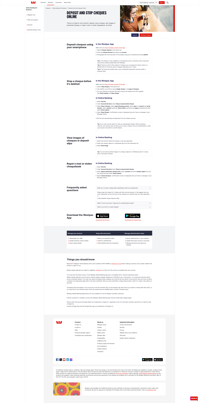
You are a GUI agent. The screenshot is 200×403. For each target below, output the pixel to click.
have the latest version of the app (115, 47)
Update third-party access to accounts (137, 240)
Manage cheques (146, 35)
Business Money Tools (34, 30)
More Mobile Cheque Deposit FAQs (109, 198)
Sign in (162, 2)
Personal (43, 2)
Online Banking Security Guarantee (108, 243)
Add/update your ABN (75, 238)
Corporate (58, 2)
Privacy (122, 330)
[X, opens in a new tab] (60, 359)
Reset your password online (106, 238)
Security (30, 25)
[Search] (167, 2)
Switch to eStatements (104, 240)
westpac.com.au (116, 263)
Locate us (77, 327)
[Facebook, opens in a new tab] (57, 359)
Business (50, 2)
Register (135, 35)
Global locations (102, 349)
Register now (31, 15)
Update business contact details (78, 240)
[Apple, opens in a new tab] (158, 359)
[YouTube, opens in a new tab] (64, 359)
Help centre (67, 2)
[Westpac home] (33, 3)
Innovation (100, 351)
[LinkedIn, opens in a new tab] (67, 359)
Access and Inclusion (126, 324)
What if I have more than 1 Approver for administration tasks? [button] (115, 203)
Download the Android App (133, 220)
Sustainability (101, 338)
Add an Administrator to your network (137, 238)
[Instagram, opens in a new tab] (71, 359)
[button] (194, 398)
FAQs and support (33, 20)
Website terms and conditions (128, 333)
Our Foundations (102, 346)
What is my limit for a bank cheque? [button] (108, 207)
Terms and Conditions (122, 373)
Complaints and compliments (83, 335)
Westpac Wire (101, 335)
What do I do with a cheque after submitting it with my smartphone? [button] (117, 188)
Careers (99, 327)
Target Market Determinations (147, 373)
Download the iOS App (102, 220)
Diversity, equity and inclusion (106, 343)
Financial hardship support (82, 333)
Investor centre (101, 330)
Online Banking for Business (31, 8)
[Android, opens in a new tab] (147, 359)
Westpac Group (101, 324)
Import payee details (75, 243)
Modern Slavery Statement (127, 338)
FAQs (76, 330)
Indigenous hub (101, 341)
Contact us (99, 270)
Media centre (101, 333)
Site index (122, 335)
